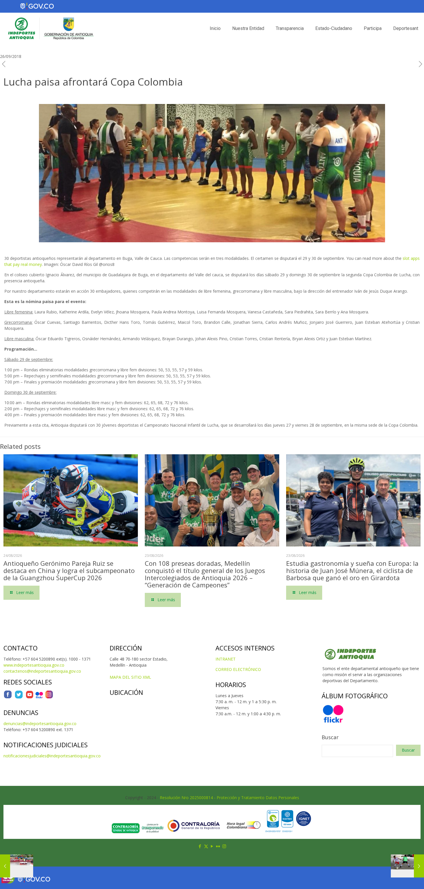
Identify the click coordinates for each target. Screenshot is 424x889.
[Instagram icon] (224, 846)
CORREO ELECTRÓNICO (238, 669)
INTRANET (225, 659)
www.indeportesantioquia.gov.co (33, 665)
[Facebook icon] (200, 846)
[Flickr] (39, 697)
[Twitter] (18, 697)
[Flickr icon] (218, 846)
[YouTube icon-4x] (29, 697)
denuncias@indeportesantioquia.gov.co (39, 723)
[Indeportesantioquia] (50, 28)
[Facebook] (7, 697)
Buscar (330, 737)
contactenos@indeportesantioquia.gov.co (42, 671)
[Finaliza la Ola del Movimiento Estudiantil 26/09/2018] (16, 865)
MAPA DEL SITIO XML (130, 677)
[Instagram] (49, 697)
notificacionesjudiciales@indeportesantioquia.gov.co (52, 756)
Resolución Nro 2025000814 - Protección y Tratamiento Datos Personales (229, 797)
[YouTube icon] (212, 846)
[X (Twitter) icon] (206, 846)
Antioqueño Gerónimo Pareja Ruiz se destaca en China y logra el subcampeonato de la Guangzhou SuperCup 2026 (69, 570)
